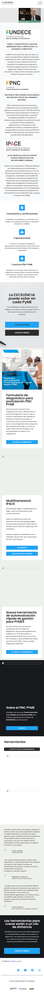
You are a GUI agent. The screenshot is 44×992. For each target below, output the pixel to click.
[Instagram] (39, 970)
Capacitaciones (22, 238)
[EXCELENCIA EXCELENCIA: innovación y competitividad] (8, 2)
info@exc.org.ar (16, 961)
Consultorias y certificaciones (22, 213)
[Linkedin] (18, 970)
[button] (22, 15)
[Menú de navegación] (40, 3)
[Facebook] (32, 970)
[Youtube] (25, 970)
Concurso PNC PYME (22, 264)
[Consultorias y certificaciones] (22, 208)
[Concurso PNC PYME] (22, 258)
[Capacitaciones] (22, 232)
